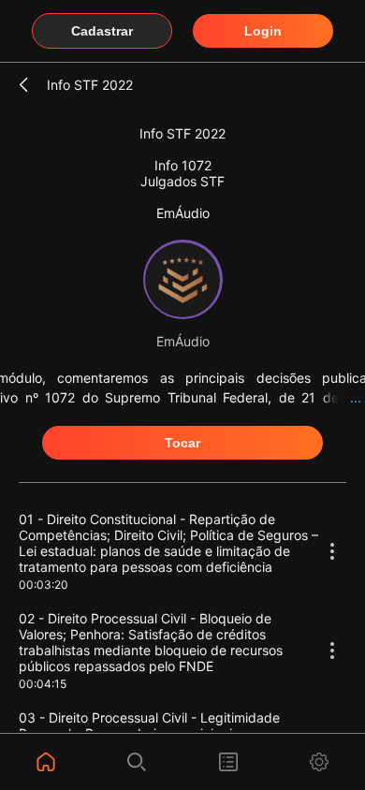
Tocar (182, 442)
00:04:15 (42, 684)
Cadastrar (102, 30)
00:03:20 (43, 585)
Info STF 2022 (90, 85)
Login (263, 30)
